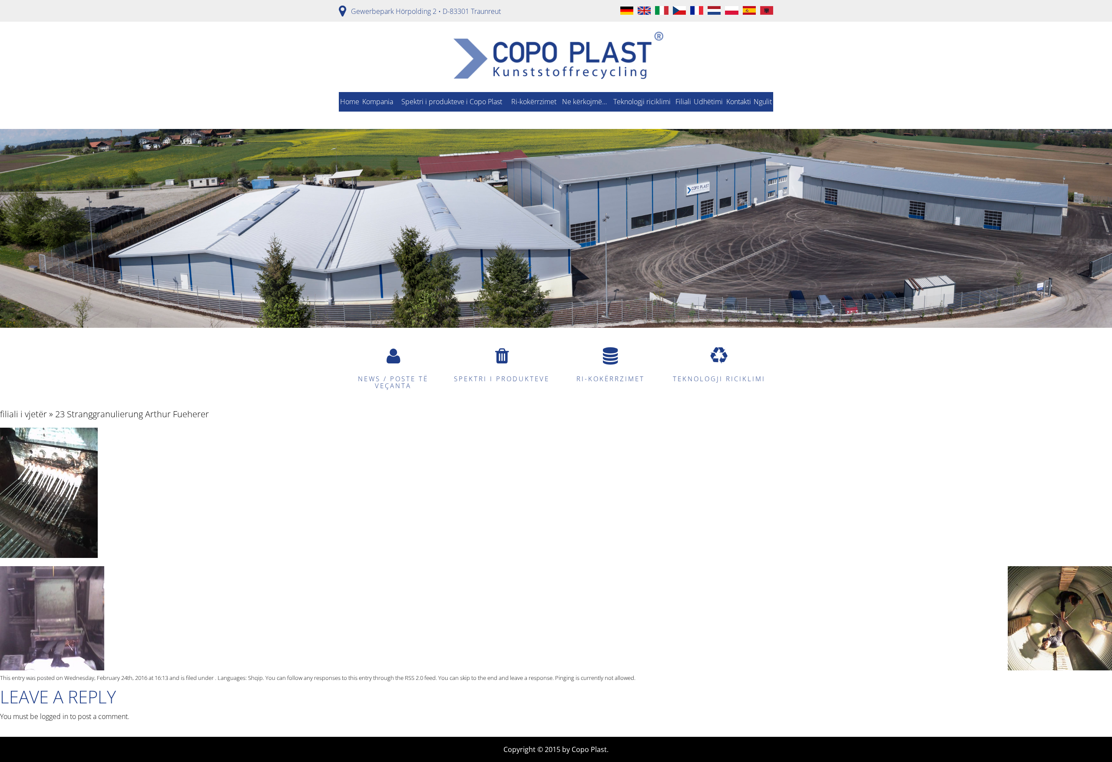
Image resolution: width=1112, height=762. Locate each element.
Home (349, 101)
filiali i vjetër (23, 414)
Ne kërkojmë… (584, 101)
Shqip (255, 678)
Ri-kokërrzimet (533, 101)
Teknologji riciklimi (642, 101)
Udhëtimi (708, 101)
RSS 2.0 (414, 678)
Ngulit (763, 101)
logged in (54, 716)
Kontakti (738, 101)
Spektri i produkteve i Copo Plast (451, 101)
